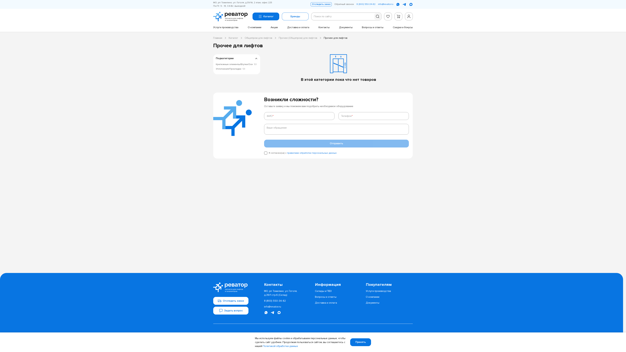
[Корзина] (398, 16)
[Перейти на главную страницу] (231, 16)
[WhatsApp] (398, 4)
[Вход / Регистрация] (409, 16)
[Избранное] (388, 16)
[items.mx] (411, 4)
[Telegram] (404, 4)
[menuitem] (225, 27)
